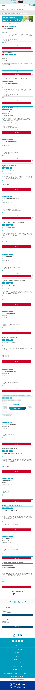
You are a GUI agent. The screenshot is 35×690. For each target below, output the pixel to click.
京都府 (3, 254)
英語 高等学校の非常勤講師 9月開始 (9, 227)
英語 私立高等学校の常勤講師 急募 (9, 424)
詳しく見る (17, 45)
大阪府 (6, 26)
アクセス (17, 656)
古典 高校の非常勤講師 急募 (7, 28)
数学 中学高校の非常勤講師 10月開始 (9, 141)
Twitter (16, 641)
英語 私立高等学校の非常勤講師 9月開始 (10, 83)
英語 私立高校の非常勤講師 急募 (8, 567)
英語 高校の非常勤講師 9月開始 (8, 256)
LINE (19, 641)
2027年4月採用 (4, 13)
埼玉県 (3, 478)
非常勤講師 (13, 13)
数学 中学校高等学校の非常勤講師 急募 (10, 510)
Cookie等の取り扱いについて (17, 676)
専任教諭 (9, 13)
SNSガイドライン (17, 666)
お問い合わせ (17, 659)
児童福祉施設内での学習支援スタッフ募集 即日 (12, 453)
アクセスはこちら (17, 626)
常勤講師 (7, 109)
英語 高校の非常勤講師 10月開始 (8, 285)
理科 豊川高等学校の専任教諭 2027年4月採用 (11, 170)
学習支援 (25, 13)
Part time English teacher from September (10, 56)
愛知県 (3, 196)
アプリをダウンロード (17, 408)
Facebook (13, 641)
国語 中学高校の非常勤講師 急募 (8, 313)
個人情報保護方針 (17, 669)
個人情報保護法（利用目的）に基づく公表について (17, 673)
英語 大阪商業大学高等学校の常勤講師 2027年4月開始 (12, 111)
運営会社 (17, 645)
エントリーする (16, 74)
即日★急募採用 (19, 13)
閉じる (34, 2)
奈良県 (3, 81)
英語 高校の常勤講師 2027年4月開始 (9, 342)
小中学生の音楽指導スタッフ (7, 480)
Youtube (22, 641)
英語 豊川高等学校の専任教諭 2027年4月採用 (11, 198)
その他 (7, 478)
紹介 (11, 109)
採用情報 (17, 652)
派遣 (14, 26)
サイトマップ (17, 662)
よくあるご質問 (17, 649)
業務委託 (11, 478)
